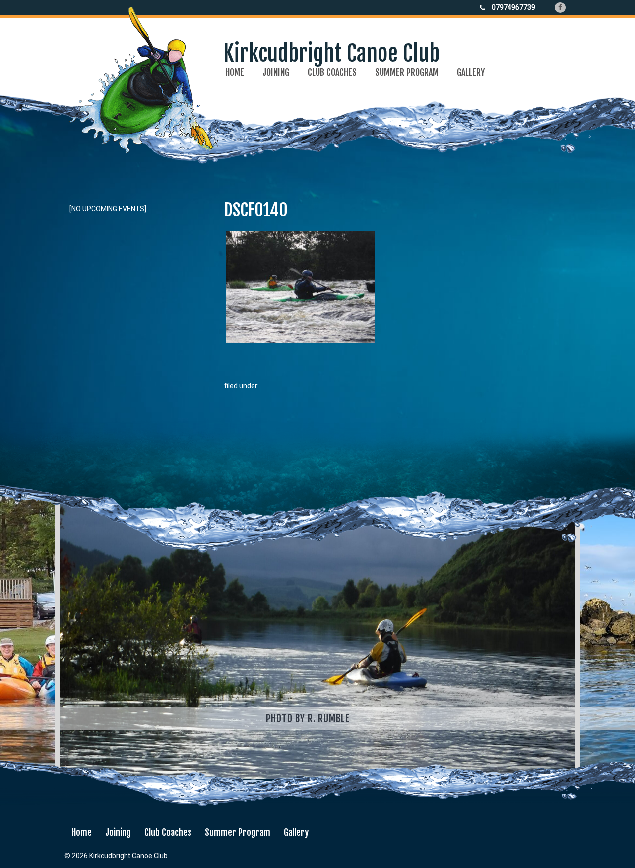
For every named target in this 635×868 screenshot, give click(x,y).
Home (234, 72)
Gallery (471, 72)
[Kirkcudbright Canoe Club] (254, 146)
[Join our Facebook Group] (560, 7)
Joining (275, 72)
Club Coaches (332, 72)
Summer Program (407, 72)
